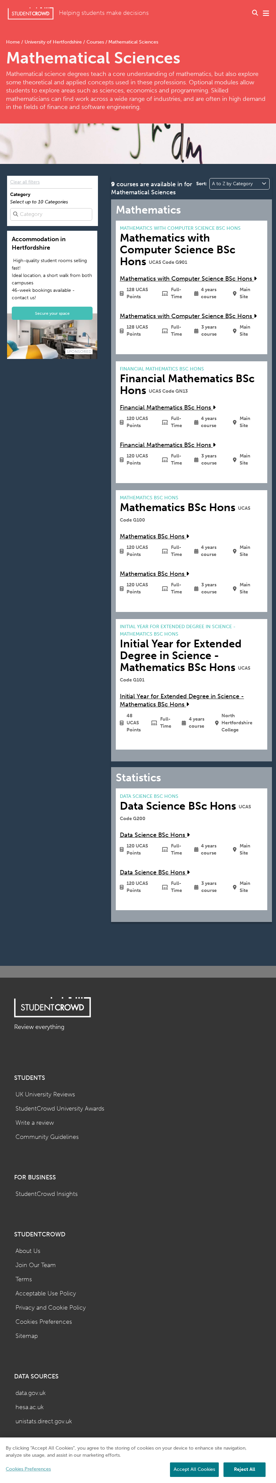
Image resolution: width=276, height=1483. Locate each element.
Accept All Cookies (194, 1469)
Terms (23, 1279)
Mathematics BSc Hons (153, 536)
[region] (138, 1460)
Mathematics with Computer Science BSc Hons (187, 278)
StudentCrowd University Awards (59, 1108)
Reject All (244, 1469)
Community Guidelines (47, 1137)
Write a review (34, 1122)
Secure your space (52, 313)
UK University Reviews (45, 1094)
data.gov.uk (30, 1393)
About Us (27, 1251)
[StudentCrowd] (30, 13)
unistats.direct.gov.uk (43, 1421)
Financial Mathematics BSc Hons (166, 407)
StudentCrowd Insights (46, 1194)
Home (13, 42)
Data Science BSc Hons (153, 835)
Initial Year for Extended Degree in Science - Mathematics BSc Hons (182, 700)
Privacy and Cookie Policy (50, 1307)
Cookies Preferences (43, 1321)
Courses (95, 42)
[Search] (255, 13)
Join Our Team (35, 1265)
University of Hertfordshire (53, 42)
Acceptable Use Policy (45, 1293)
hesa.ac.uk (29, 1407)
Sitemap (26, 1336)
